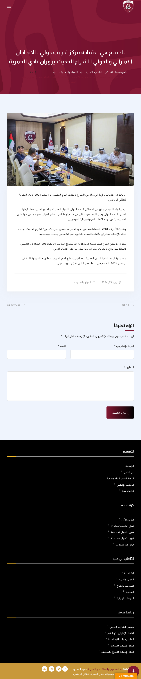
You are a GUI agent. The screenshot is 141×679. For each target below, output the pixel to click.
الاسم (62, 345)
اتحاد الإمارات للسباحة (122, 645)
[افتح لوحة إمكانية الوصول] (133, 671)
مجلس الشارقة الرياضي (121, 627)
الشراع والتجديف (82, 282)
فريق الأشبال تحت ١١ (122, 538)
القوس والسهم (126, 579)
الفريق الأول (128, 519)
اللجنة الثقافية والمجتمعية (120, 478)
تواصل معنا (128, 491)
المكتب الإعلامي (125, 484)
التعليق (129, 367)
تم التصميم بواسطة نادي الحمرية (105, 669)
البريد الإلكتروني (124, 345)
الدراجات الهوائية (125, 598)
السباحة (130, 592)
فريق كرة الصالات (125, 544)
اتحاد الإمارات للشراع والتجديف (117, 652)
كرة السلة (129, 573)
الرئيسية (129, 466)
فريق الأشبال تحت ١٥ (122, 532)
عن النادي (129, 472)
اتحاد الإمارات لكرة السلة (121, 639)
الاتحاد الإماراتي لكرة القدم (120, 633)
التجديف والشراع (125, 585)
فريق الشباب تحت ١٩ (122, 526)
